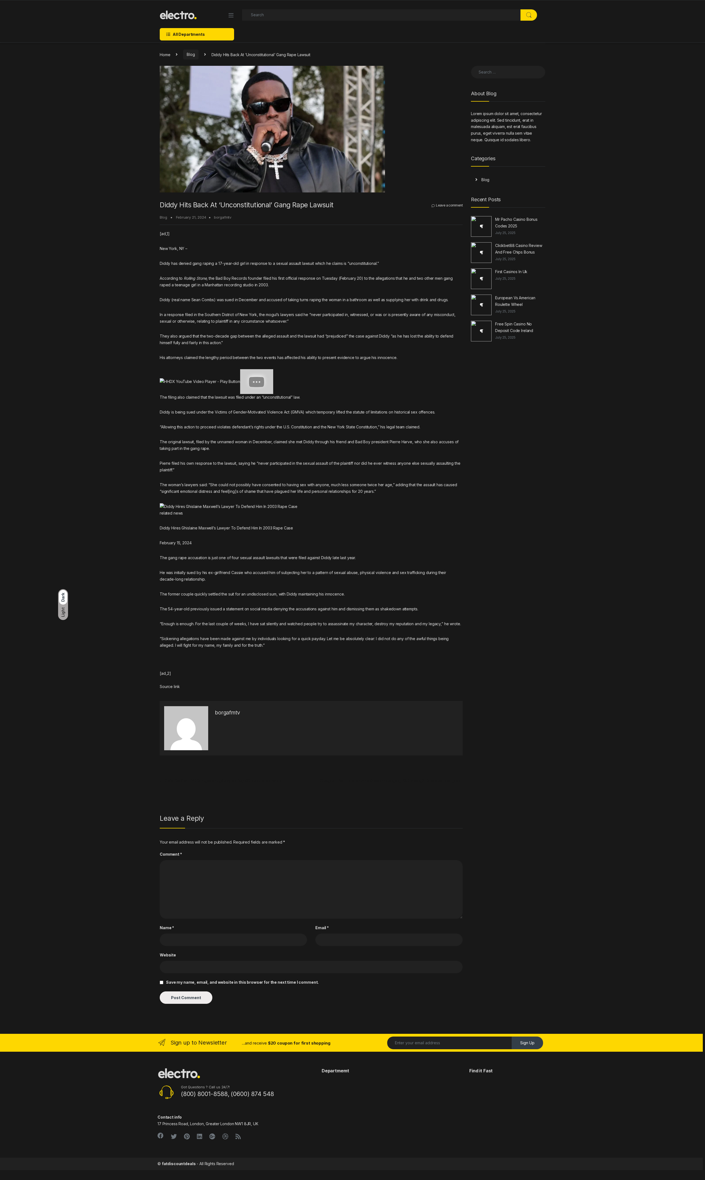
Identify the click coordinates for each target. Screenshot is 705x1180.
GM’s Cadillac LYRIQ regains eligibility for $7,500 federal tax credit (221, 780)
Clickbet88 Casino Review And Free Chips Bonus (518, 248)
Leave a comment (449, 205)
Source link (170, 686)
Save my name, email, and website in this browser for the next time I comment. (242, 982)
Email (322, 927)
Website (168, 955)
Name (167, 927)
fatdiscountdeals (179, 1163)
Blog (191, 54)
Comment (171, 854)
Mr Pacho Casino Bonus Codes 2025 (516, 222)
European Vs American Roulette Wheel (515, 301)
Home (165, 54)
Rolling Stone (195, 278)
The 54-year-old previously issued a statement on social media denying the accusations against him (248, 609)
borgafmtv (222, 217)
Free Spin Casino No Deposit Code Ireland (514, 327)
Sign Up (527, 1042)
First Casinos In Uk (511, 271)
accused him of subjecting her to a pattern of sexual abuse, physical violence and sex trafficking (339, 572)
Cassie (237, 572)
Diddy (165, 263)
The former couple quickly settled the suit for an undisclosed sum (218, 594)
